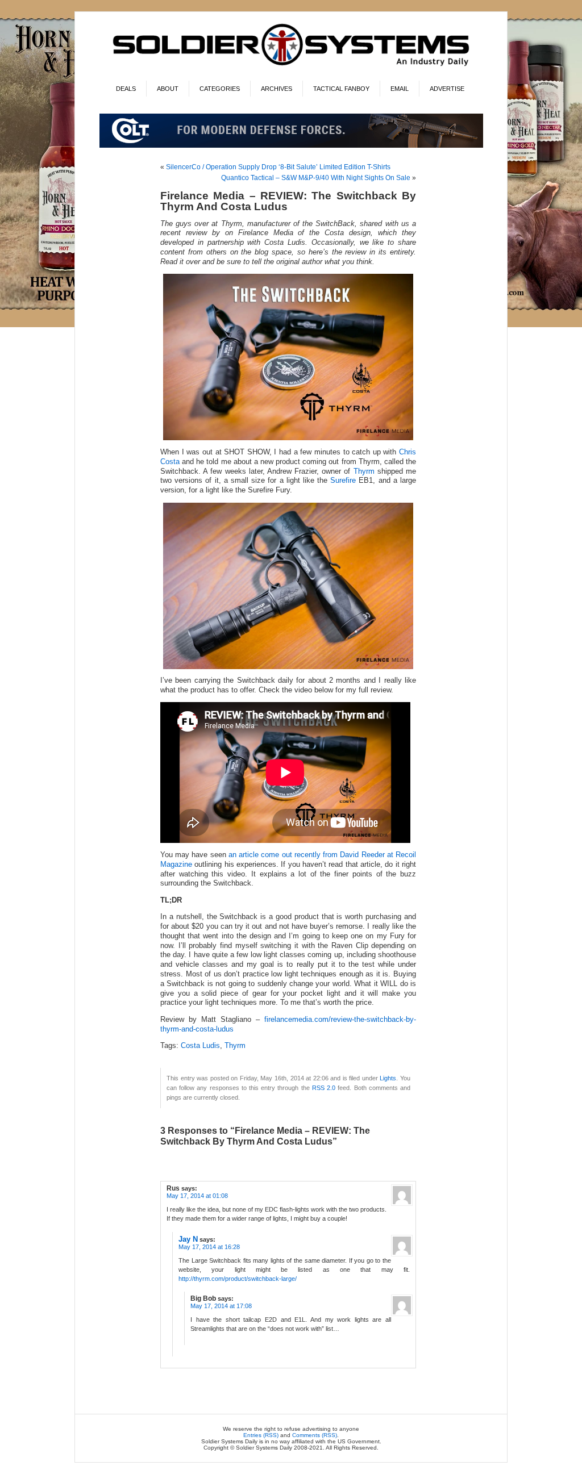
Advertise (447, 88)
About (167, 88)
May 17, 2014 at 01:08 (197, 1195)
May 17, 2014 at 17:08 (221, 1305)
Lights (388, 1078)
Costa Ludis (200, 1046)
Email (399, 88)
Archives (276, 88)
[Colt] (291, 146)
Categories (219, 88)
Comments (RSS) (314, 1435)
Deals (126, 88)
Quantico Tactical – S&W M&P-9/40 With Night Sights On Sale (315, 178)
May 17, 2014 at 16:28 (209, 1246)
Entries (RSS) (260, 1435)
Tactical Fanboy (341, 88)
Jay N (188, 1239)
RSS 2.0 (323, 1087)
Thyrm (364, 471)
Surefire (343, 481)
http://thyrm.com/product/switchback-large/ (237, 1278)
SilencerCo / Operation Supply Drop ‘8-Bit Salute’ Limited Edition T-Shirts (278, 167)
